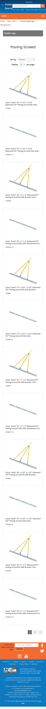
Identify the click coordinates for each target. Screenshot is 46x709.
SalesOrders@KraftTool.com (36, 10)
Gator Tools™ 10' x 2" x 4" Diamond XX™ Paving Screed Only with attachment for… (23, 242)
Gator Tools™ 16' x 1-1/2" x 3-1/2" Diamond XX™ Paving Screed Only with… (22, 520)
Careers (23, 661)
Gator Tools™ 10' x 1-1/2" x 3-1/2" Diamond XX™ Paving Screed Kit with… (21, 103)
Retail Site (29, 2)
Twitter (42, 651)
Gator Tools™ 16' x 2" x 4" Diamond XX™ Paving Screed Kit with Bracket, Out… (22, 566)
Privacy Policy (24, 664)
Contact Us (6, 661)
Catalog (15, 661)
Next (40, 632)
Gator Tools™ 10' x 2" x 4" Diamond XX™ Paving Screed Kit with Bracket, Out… (22, 196)
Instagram (19, 656)
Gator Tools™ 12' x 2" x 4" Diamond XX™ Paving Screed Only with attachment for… (23, 427)
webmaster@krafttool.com (22, 690)
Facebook (42, 645)
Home (2, 21)
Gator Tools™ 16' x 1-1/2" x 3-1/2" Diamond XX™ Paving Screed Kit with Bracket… (22, 473)
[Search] (43, 6)
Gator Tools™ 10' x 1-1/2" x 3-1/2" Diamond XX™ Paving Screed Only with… (22, 150)
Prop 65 (31, 661)
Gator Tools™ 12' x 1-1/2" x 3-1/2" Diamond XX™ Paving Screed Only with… (22, 335)
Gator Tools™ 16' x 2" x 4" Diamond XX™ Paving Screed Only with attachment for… (23, 612)
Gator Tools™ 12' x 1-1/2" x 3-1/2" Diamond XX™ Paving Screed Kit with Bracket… (22, 288)
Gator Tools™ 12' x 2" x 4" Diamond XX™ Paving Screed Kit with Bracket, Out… (22, 381)
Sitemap (34, 664)
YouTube (26, 656)
